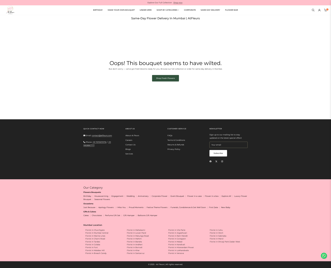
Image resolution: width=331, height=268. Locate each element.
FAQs (169, 135)
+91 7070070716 (99, 142)
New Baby (225, 207)
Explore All (226, 196)
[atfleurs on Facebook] (211, 161)
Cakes (86, 215)
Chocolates (97, 215)
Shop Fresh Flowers (165, 78)
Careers (128, 140)
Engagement (117, 196)
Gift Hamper (129, 215)
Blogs (128, 149)
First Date (213, 207)
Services (129, 154)
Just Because (89, 207)
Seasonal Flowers (102, 199)
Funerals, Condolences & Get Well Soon (188, 207)
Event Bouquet (177, 196)
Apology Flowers (106, 207)
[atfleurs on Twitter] (217, 161)
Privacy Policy (173, 149)
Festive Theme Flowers (157, 207)
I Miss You (121, 207)
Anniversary (143, 196)
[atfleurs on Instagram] (222, 161)
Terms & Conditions (176, 140)
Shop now (177, 2)
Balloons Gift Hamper (147, 215)
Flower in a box (212, 196)
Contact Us (130, 145)
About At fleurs (132, 135)
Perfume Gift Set (112, 215)
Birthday (87, 196)
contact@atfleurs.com (102, 135)
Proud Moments (136, 207)
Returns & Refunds (175, 145)
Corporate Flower (159, 196)
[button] (313, 10)
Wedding (130, 196)
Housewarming (101, 196)
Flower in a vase (194, 196)
